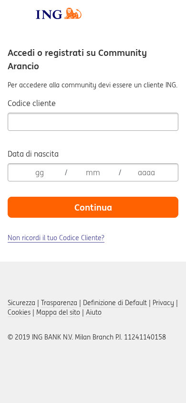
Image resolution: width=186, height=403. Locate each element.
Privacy (163, 302)
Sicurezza (21, 302)
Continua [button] (93, 207)
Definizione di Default (115, 302)
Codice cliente (32, 103)
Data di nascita (33, 154)
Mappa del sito (58, 312)
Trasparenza (59, 302)
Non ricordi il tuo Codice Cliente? (56, 237)
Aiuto (94, 312)
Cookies (19, 312)
